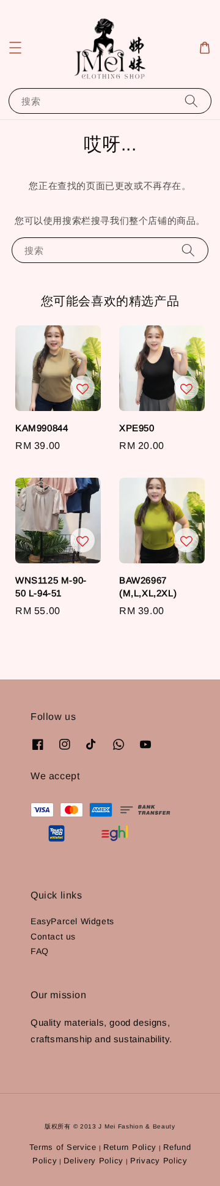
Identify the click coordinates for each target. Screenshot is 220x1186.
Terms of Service (63, 1147)
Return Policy (129, 1147)
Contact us (53, 936)
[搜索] (191, 101)
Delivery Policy (93, 1160)
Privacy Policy (159, 1160)
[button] (15, 47)
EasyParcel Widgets (72, 921)
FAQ (40, 951)
